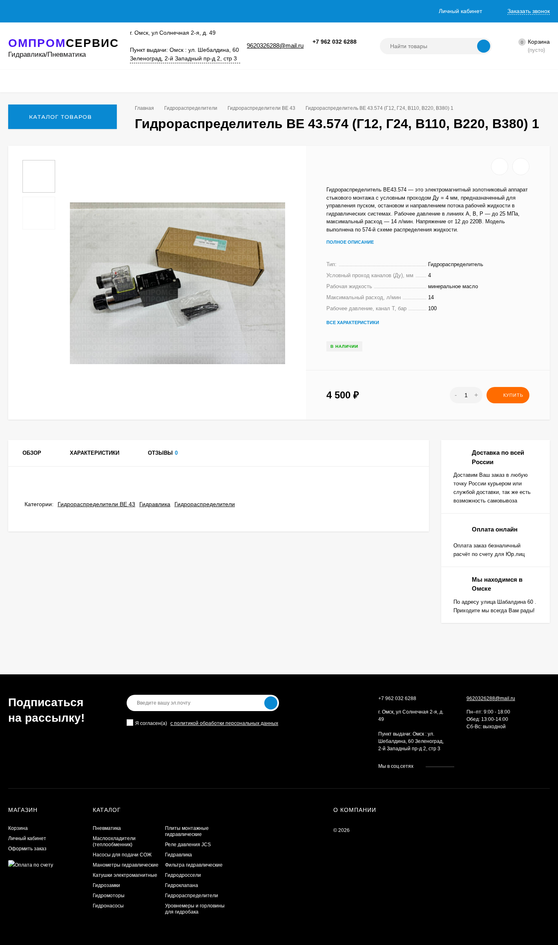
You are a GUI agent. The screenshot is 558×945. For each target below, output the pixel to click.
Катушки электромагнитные (125, 875)
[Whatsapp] (332, 50)
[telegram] (482, 766)
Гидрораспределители (190, 108)
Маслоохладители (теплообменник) (114, 841)
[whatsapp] (474, 766)
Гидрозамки (106, 885)
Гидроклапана (181, 885)
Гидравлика (154, 504)
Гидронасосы (108, 906)
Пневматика (107, 828)
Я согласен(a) (151, 723)
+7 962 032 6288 (334, 41)
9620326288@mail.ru (275, 45)
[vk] (466, 766)
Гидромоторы (109, 895)
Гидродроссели (183, 875)
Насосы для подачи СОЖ (122, 855)
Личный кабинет (27, 838)
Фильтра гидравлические (194, 865)
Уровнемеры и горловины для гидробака (195, 909)
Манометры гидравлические (125, 865)
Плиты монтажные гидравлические (187, 831)
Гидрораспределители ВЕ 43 (261, 108)
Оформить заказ (27, 849)
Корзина (18, 828)
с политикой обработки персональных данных (224, 723)
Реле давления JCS (188, 844)
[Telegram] (342, 50)
